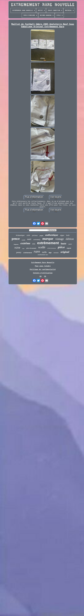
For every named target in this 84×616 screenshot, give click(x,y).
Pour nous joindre (43, 266)
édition (70, 238)
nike (17, 247)
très (33, 244)
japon (70, 244)
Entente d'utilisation (42, 273)
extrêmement (48, 243)
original (65, 251)
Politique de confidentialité (43, 269)
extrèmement (27, 252)
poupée (41, 235)
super (23, 248)
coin (28, 235)
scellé (41, 247)
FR (45, 276)
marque (47, 238)
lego (50, 252)
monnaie (56, 252)
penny (18, 252)
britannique (20, 235)
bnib (67, 235)
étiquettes (16, 244)
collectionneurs (51, 248)
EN (40, 276)
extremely (36, 239)
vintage (59, 238)
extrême (25, 243)
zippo (62, 235)
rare (37, 251)
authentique (51, 235)
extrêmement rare (43, 254)
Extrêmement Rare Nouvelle (42, 262)
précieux (35, 235)
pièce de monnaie (31, 248)
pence (16, 238)
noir (29, 239)
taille (44, 252)
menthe (23, 240)
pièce (61, 247)
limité (63, 243)
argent (69, 248)
